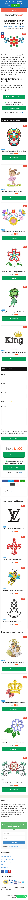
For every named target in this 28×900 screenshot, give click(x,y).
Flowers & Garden (19, 26)
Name (3, 374)
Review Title (5, 392)
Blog (2, 864)
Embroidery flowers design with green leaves (14, 743)
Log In (21, 112)
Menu (14, 10)
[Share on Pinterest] (16, 481)
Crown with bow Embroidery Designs (13, 702)
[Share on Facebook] (5, 481)
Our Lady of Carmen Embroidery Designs (14, 662)
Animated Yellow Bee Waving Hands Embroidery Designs (14, 590)
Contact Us (4, 867)
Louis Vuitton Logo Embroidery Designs (14, 528)
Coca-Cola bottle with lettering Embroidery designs (14, 559)
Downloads (10, 26)
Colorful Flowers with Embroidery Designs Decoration (14, 231)
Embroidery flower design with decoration (14, 272)
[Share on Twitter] (11, 481)
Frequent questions (7, 856)
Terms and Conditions (7, 859)
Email (3, 383)
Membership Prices (14, 108)
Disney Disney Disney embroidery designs (14, 312)
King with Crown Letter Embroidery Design (14, 352)
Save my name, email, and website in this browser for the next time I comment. (14, 432)
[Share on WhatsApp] (22, 481)
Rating (3, 401)
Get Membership (6, 862)
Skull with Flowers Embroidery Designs (13, 151)
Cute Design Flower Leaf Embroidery (12, 783)
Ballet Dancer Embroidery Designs (12, 191)
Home (5, 26)
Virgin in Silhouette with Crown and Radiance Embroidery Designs (14, 621)
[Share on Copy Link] (12, 484)
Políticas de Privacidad (13, 846)
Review (4, 406)
